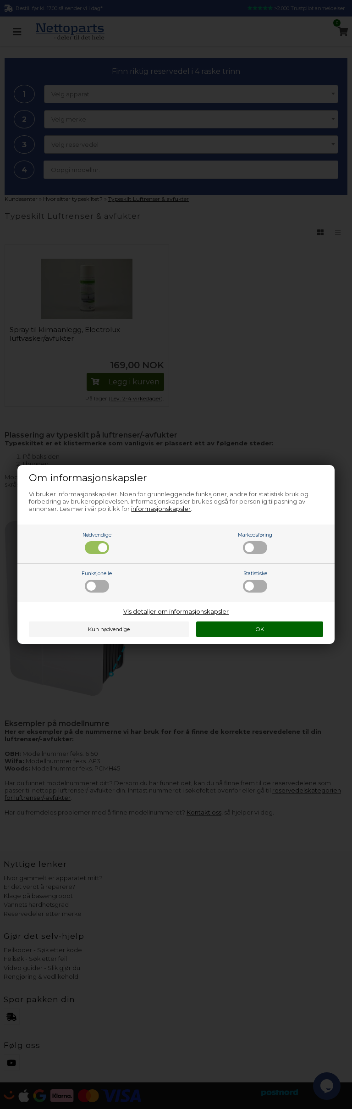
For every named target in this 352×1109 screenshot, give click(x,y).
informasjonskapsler (161, 508)
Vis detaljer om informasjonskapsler (176, 611)
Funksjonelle (97, 574)
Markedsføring (255, 535)
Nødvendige (96, 535)
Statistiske (255, 574)
